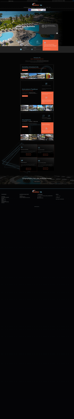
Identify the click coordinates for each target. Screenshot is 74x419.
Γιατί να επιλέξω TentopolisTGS (5, 197)
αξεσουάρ (45, 68)
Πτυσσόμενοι (25, 121)
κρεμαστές (41, 68)
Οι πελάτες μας (58, 197)
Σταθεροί (31, 121)
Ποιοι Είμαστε (3, 196)
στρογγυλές (38, 68)
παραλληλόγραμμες (34, 68)
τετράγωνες (30, 68)
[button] (73, 1)
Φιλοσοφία (2, 198)
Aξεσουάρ (35, 121)
